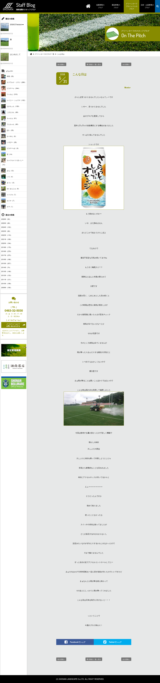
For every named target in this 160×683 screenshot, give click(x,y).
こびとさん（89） (13, 112)
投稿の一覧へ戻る (95, 64)
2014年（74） (6, 267)
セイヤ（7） (11, 201)
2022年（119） (6, 235)
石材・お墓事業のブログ (147, 6)
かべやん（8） (12, 136)
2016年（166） (6, 259)
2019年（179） (6, 247)
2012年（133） (6, 275)
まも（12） (11, 171)
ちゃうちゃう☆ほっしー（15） (12, 162)
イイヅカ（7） (12, 195)
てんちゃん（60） (13, 124)
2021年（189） (6, 239)
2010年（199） (6, 283)
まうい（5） (11, 183)
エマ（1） (10, 207)
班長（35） (11, 76)
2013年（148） (6, 271)
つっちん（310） (12, 94)
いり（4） (10, 177)
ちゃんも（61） (12, 118)
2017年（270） (6, 255)
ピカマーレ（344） (13, 88)
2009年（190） (6, 287)
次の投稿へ (126, 64)
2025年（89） (6, 223)
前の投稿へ (61, 64)
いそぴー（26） (12, 142)
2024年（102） (6, 227)
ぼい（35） (11, 130)
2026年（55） (6, 219)
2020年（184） (6, 243)
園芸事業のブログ (116, 6)
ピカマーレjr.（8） (13, 148)
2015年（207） (6, 263)
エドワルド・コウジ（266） (16, 82)
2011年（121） (6, 279)
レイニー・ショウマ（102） (16, 100)
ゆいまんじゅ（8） (13, 189)
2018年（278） (6, 251)
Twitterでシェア (115, 642)
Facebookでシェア (78, 642)
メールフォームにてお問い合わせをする (13, 325)
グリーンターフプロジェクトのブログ (131, 6)
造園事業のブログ (100, 6)
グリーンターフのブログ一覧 (44, 54)
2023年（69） (6, 231)
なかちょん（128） (13, 106)
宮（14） (10, 154)
